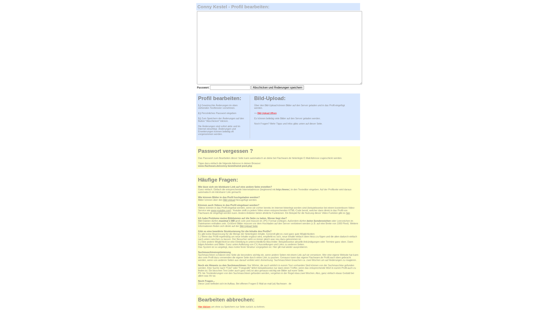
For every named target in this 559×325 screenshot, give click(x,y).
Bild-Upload (229, 200)
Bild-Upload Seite (249, 226)
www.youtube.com (220, 210)
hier (348, 213)
